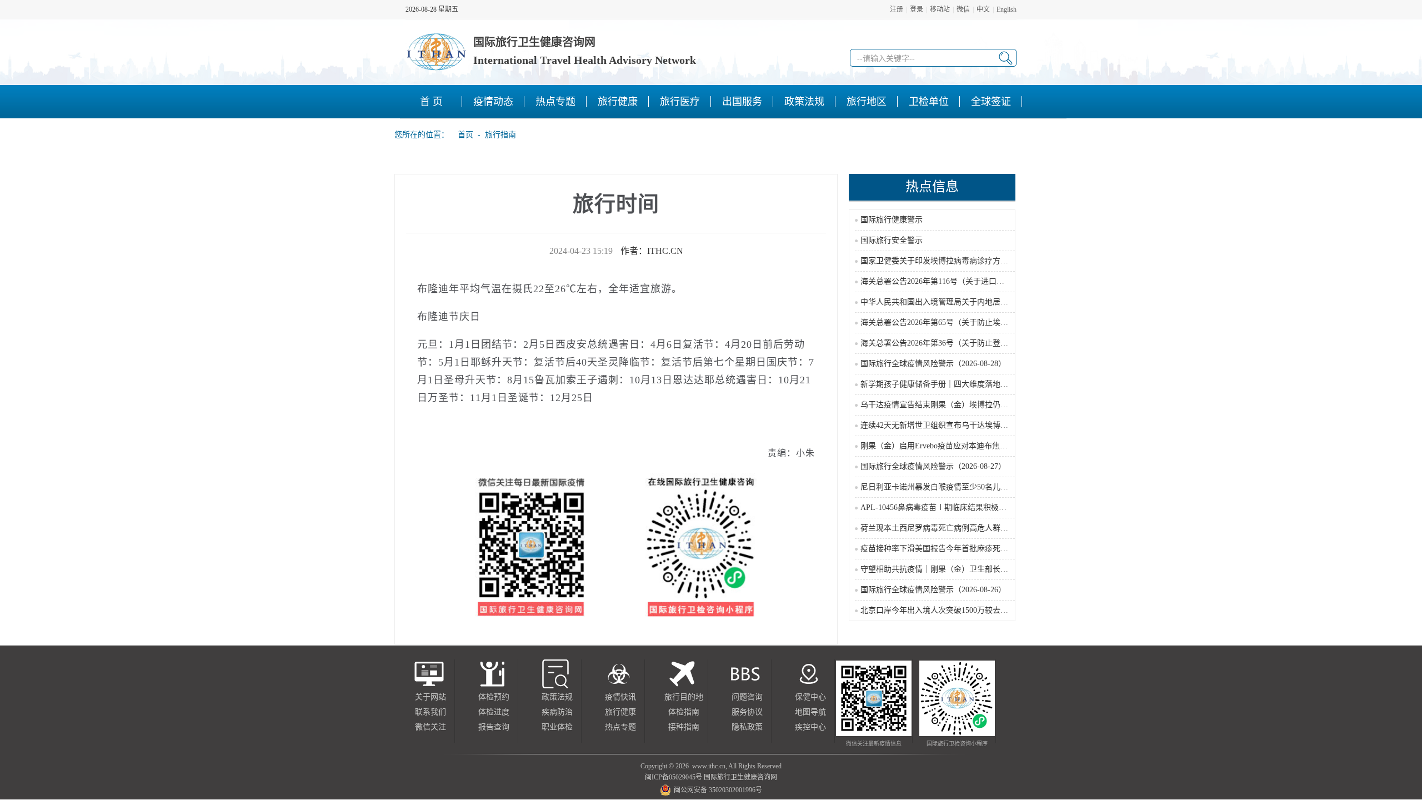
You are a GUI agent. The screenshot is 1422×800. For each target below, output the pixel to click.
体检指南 (683, 712)
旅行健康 (620, 712)
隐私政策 (747, 727)
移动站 (940, 9)
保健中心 (810, 697)
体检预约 (493, 697)
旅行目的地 (683, 697)
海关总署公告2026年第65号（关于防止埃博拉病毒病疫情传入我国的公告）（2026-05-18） (1012, 322)
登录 (916, 9)
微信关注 (430, 727)
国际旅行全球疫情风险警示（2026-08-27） (933, 466)
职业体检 (557, 727)
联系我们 (430, 712)
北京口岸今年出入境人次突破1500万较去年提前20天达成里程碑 (969, 610)
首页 (462, 134)
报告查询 (493, 727)
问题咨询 (747, 697)
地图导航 (810, 712)
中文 (983, 9)
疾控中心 (810, 727)
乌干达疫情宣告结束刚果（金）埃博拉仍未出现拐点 (949, 405)
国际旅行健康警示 (891, 220)
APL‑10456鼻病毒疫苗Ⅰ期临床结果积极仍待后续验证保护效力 (968, 507)
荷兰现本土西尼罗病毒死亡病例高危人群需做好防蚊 (949, 528)
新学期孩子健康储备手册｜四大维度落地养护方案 (946, 384)
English (1007, 9)
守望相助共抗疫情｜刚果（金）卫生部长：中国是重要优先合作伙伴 (977, 569)
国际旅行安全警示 (891, 240)
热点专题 (620, 727)
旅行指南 (500, 134)
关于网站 (430, 697)
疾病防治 (557, 712)
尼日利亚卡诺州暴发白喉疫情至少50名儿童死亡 (942, 487)
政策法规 (557, 697)
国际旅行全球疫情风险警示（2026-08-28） (933, 363)
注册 (896, 9)
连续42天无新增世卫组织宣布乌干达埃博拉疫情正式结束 (957, 425)
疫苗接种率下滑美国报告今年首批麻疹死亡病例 (942, 548)
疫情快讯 (620, 697)
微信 (963, 9)
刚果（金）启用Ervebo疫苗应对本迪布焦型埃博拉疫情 (953, 446)
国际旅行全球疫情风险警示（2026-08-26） (933, 590)
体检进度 (493, 712)
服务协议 (747, 712)
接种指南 (683, 727)
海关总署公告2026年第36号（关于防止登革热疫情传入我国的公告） (977, 343)
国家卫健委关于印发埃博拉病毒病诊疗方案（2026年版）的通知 (969, 261)
